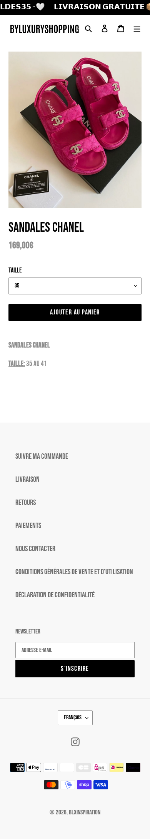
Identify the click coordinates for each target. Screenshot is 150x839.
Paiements (28, 525)
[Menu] (137, 28)
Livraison (27, 479)
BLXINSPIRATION (84, 812)
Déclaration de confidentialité (55, 595)
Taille (15, 270)
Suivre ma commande (41, 456)
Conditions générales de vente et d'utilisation (74, 572)
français (73, 717)
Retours (25, 502)
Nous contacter (35, 548)
